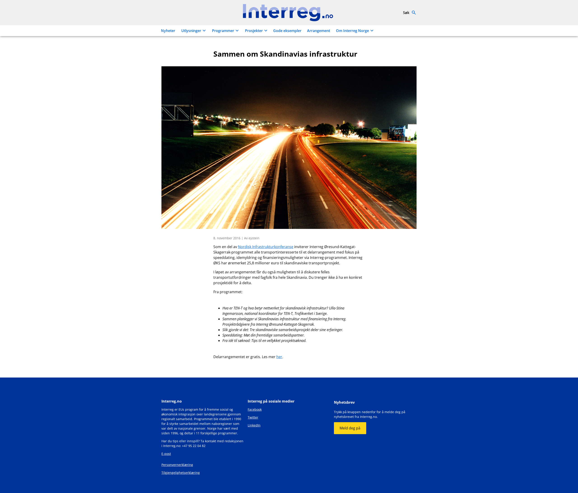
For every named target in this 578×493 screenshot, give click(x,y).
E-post (166, 454)
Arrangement (318, 30)
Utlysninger (191, 30)
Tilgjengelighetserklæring (180, 472)
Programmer (223, 30)
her (279, 356)
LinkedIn (254, 425)
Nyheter (168, 30)
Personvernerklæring (177, 465)
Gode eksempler (287, 30)
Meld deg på (350, 428)
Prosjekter (254, 30)
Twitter (253, 417)
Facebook (255, 409)
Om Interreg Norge (352, 30)
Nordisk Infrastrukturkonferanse (265, 246)
